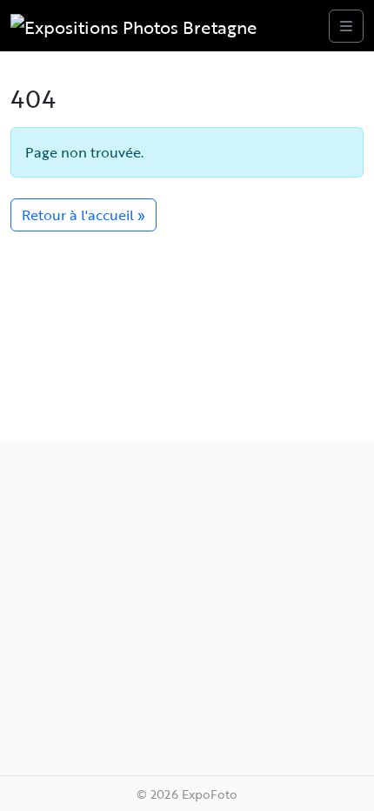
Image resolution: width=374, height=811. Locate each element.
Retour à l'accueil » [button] (83, 214)
